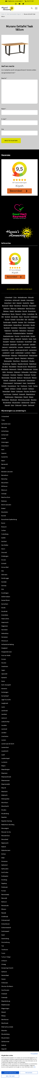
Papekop (20, 375)
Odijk (4, 372)
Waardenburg (30, 394)
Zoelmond (31, 405)
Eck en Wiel (20, 319)
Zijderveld (18, 405)
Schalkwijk (12, 380)
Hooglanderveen (8, 336)
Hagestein (7, 330)
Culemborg (30, 314)
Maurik (17, 358)
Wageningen (18, 397)
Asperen (19, 303)
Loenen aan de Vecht (21, 350)
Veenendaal (6, 391)
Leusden (20, 347)
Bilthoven (7, 308)
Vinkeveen (19, 391)
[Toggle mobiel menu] (36, 8)
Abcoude (31, 297)
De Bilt (3, 538)
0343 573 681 (30, 1)
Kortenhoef (28, 341)
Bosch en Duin (30, 308)
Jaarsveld (18, 339)
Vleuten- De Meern (30, 391)
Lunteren (27, 353)
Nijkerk (20, 369)
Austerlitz (26, 303)
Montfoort (16, 361)
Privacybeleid (34, 1053)
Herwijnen (30, 330)
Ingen (12, 339)
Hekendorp (22, 330)
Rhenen (34, 378)
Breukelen (18, 311)
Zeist (12, 405)
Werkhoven (5, 400)
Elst (25, 322)
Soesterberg (31, 383)
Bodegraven (21, 308)
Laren (19, 344)
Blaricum (13, 308)
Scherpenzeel (21, 380)
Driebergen (34, 317)
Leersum (5, 347)
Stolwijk (4, 386)
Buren (13, 314)
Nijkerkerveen (27, 369)
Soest (24, 383)
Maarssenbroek (23, 355)
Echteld (13, 319)
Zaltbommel (25, 402)
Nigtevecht (12, 369)
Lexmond (27, 347)
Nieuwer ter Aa (22, 366)
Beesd (11, 306)
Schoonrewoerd (8, 383)
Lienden (33, 347)
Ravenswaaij (6, 378)
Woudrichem (16, 402)
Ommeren (10, 372)
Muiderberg (6, 364)
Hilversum (8, 333)
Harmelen (15, 330)
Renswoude (27, 378)
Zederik (32, 402)
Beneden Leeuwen (7, 471)
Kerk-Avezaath (6, 685)
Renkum (19, 378)
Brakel (12, 311)
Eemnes (20, 322)
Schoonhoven (31, 380)
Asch (14, 303)
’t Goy (3, 420)
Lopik (12, 353)
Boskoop (6, 311)
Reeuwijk (13, 378)
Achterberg (8, 300)
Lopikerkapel (19, 353)
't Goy (15, 297)
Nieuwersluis (32, 366)
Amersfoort (8, 303)
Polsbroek (27, 375)
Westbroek (13, 400)
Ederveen (31, 319)
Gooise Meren (17, 325)
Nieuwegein (12, 366)
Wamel (25, 397)
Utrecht (24, 389)
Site (2, 129)
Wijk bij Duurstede (24, 400)
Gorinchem (26, 325)
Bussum (18, 314)
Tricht (30, 386)
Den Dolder (14, 317)
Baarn (32, 303)
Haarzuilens (22, 328)
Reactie (4, 78)
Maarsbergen (6, 355)
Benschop (25, 306)
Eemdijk (14, 322)
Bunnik (24, 311)
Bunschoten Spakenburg (9, 519)
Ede (26, 319)
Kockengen (20, 341)
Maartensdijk (9, 358)
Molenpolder (8, 361)
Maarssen (14, 355)
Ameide (23, 300)
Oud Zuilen (33, 372)
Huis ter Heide (24, 336)
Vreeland (15, 394)
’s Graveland (5, 416)
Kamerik (25, 339)
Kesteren (13, 341)
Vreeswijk (22, 394)
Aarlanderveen (22, 297)
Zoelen (25, 405)
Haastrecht (30, 328)
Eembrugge (7, 322)
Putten (33, 375)
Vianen (13, 391)
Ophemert (17, 372)
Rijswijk (5, 380)
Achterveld (16, 300)
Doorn (21, 317)
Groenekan (14, 328)
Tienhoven (23, 386)
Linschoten (5, 350)
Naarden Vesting (23, 364)
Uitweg (19, 389)
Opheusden (25, 372)
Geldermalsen (8, 325)
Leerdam (32, 344)
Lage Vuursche (6, 699)
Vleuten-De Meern (7, 986)
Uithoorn (13, 389)
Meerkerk (23, 358)
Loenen (12, 350)
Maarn (34, 353)
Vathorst (31, 389)
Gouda (33, 325)
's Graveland (8, 297)
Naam (3, 109)
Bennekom (17, 306)
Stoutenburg (12, 386)
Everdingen (31, 322)
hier (34, 1067)
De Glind (7, 317)
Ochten (35, 369)
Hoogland (30, 333)
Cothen (24, 314)
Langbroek (13, 344)
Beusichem (32, 306)
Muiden (31, 361)
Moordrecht (24, 361)
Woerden (33, 400)
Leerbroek (25, 344)
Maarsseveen (33, 355)
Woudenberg (7, 402)
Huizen (33, 336)
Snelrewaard (18, 383)
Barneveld (5, 306)
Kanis (30, 339)
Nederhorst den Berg (7, 824)
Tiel (18, 386)
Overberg (13, 375)
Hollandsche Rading (19, 333)
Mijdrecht (31, 358)
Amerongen (30, 300)
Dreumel (26, 317)
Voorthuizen (7, 394)
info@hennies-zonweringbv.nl (14, 1)
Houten (17, 336)
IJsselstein (6, 339)
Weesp (31, 397)
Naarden (14, 364)
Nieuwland (4, 369)
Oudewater (6, 375)
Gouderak (7, 328)
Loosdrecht (6, 353)
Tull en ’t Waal (5, 957)
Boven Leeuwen (6, 505)
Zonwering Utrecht (7, 968)
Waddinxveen (9, 397)
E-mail (3, 119)
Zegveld (7, 405)
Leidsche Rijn (13, 347)
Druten (7, 319)
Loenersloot (33, 350)
